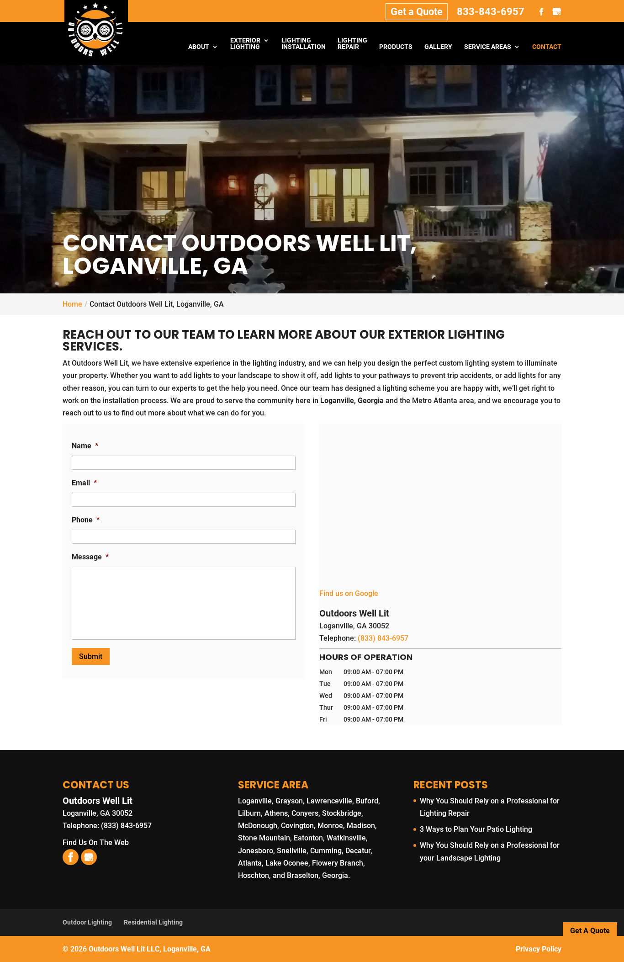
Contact (546, 46)
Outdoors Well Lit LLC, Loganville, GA (150, 949)
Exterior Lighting (245, 43)
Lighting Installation (303, 43)
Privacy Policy (538, 949)
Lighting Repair (352, 43)
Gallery (438, 46)
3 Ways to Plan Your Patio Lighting (476, 829)
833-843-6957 (490, 11)
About (198, 46)
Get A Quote (590, 930)
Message (90, 557)
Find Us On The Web (96, 842)
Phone (86, 520)
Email (84, 482)
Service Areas (487, 46)
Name (85, 445)
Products (395, 46)
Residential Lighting (153, 922)
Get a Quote (417, 11)
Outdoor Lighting (87, 922)
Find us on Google (348, 593)
